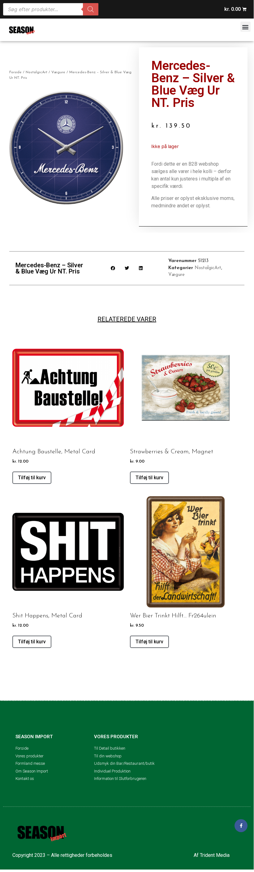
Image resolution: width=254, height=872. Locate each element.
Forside (15, 72)
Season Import (34, 736)
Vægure (58, 72)
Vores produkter (116, 736)
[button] (245, 27)
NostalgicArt (36, 72)
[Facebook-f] (241, 825)
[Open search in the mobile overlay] (50, 9)
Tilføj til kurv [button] (32, 477)
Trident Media (215, 855)
